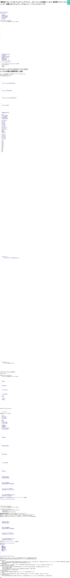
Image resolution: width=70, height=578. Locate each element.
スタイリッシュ (4, 127)
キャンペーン (4, 416)
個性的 (3, 131)
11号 (2, 141)
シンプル (3, 126)
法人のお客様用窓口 (5, 428)
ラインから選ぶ (4, 116)
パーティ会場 (4, 418)
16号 (2, 146)
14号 (2, 144)
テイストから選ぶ (5, 115)
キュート (3, 122)
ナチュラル (4, 128)
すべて (3, 114)
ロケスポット (4, 417)
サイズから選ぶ (4, 117)
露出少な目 (4, 132)
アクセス (3, 18)
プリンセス (4, 136)
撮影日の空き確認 (5, 15)
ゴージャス (4, 125)
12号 (2, 142)
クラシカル (4, 124)
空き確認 (4, 547)
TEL (3, 545)
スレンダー (4, 135)
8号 (2, 150)
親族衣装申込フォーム (10, 497)
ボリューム (4, 137)
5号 (2, 147)
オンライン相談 (4, 16)
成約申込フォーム (3, 497)
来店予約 (3, 14)
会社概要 (3, 426)
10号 (2, 140)
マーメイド (4, 138)
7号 (2, 149)
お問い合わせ (4, 17)
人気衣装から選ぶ (5, 118)
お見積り (4, 548)
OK (0, 577)
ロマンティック (4, 129)
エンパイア (4, 134)
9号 (2, 151)
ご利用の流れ (4, 425)
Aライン (3, 133)
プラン (3, 415)
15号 (2, 145)
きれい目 (3, 123)
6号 (2, 148)
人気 (2, 130)
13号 (2, 143)
